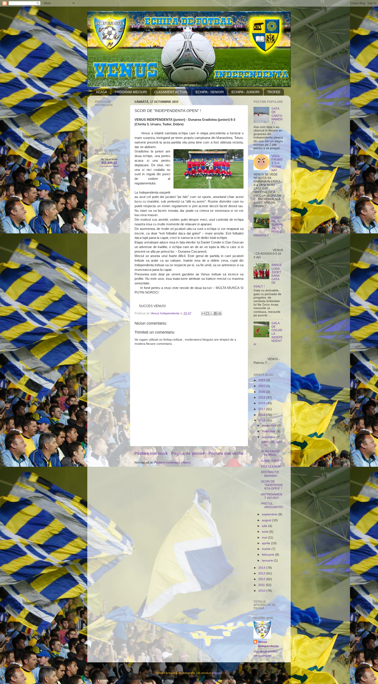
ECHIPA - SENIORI (210, 92)
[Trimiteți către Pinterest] (220, 313)
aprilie (266, 543)
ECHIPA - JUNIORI (245, 92)
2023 (262, 380)
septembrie (270, 514)
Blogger (217, 673)
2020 (262, 392)
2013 (262, 573)
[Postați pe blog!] (207, 313)
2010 (262, 590)
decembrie (269, 425)
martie (266, 549)
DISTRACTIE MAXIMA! (270, 474)
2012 (262, 579)
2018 (262, 403)
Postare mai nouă (151, 453)
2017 (262, 409)
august (267, 520)
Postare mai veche (226, 453)
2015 (262, 420)
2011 (262, 585)
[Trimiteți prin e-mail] (203, 313)
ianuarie (268, 560)
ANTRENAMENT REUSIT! (271, 496)
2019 (262, 397)
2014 (262, 567)
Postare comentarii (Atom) (172, 462)
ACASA (101, 92)
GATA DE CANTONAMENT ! (276, 115)
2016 (262, 414)
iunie (265, 531)
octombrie (269, 437)
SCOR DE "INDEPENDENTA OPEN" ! (272, 485)
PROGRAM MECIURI (131, 92)
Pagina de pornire (188, 453)
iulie (265, 526)
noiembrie (269, 431)
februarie (268, 554)
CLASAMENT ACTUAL (171, 92)
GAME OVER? (271, 460)
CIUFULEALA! (271, 466)
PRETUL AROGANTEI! (272, 505)
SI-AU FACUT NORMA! (270, 453)
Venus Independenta (268, 644)
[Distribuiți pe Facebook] (216, 313)
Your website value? (109, 166)
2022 (262, 386)
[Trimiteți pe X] (211, 313)
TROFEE (273, 92)
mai (265, 537)
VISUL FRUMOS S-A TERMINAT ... (277, 163)
